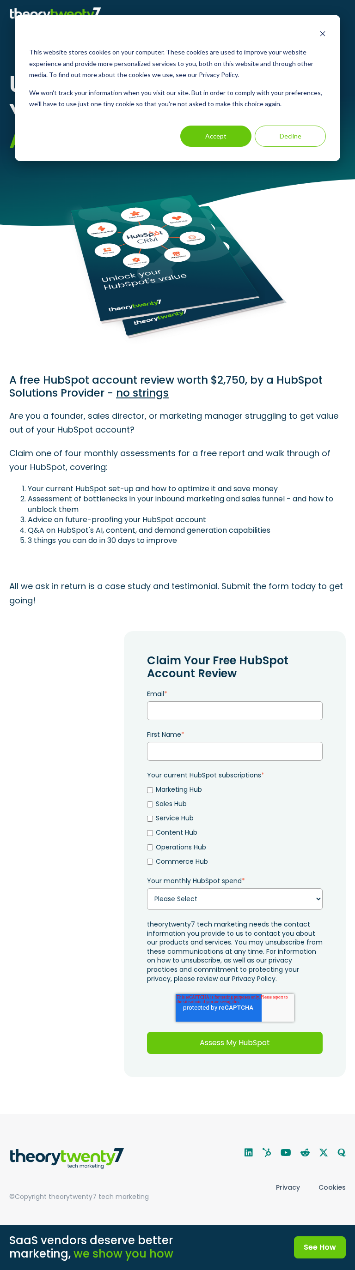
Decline (290, 136)
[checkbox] (235, 826)
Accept (215, 136)
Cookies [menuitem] (332, 1187)
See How (320, 1247)
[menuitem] (249, 1152)
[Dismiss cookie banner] (322, 35)
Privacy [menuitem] (288, 1187)
